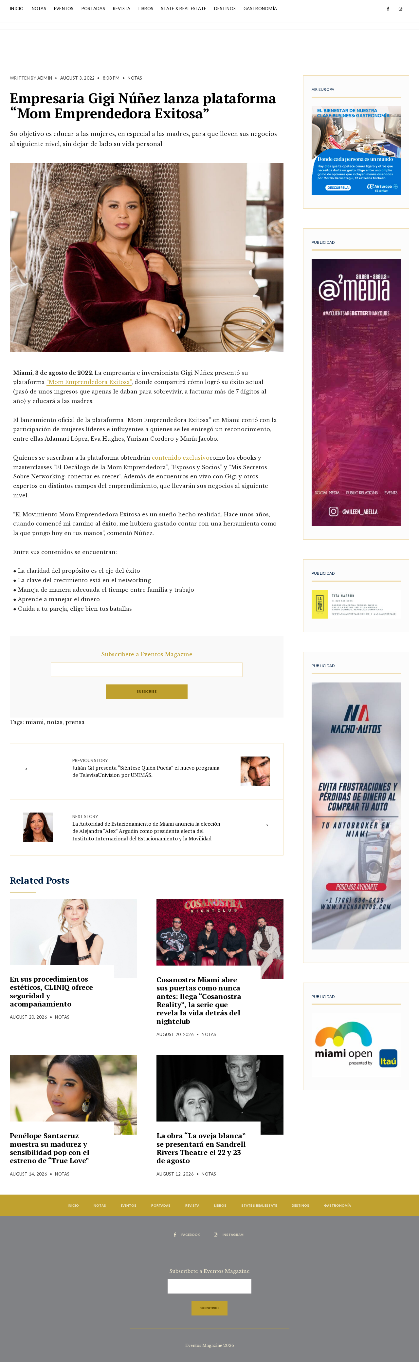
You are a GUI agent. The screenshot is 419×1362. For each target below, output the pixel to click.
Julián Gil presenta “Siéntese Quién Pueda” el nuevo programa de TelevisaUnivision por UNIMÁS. (145, 768)
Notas (39, 8)
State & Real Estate (183, 8)
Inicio (17, 8)
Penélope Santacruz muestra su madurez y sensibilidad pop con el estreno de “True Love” (49, 1148)
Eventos (64, 8)
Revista (122, 8)
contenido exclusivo (181, 457)
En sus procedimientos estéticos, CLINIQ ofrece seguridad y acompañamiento (51, 991)
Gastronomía (260, 8)
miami (35, 722)
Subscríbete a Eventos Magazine (146, 654)
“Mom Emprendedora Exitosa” (89, 382)
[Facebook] (388, 9)
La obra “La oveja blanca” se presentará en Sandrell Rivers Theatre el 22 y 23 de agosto (201, 1148)
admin (44, 78)
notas (55, 722)
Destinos (225, 8)
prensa (75, 722)
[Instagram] (400, 9)
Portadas (93, 8)
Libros (146, 8)
